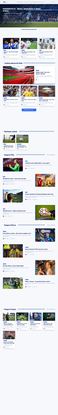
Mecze (5, 144)
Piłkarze (23, 50)
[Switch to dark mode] (54, 2)
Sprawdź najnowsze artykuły (28, 109)
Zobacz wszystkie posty (51, 154)
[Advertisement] (29, 34)
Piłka (4, 50)
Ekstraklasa (19, 144)
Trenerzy (5, 340)
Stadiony (37, 70)
